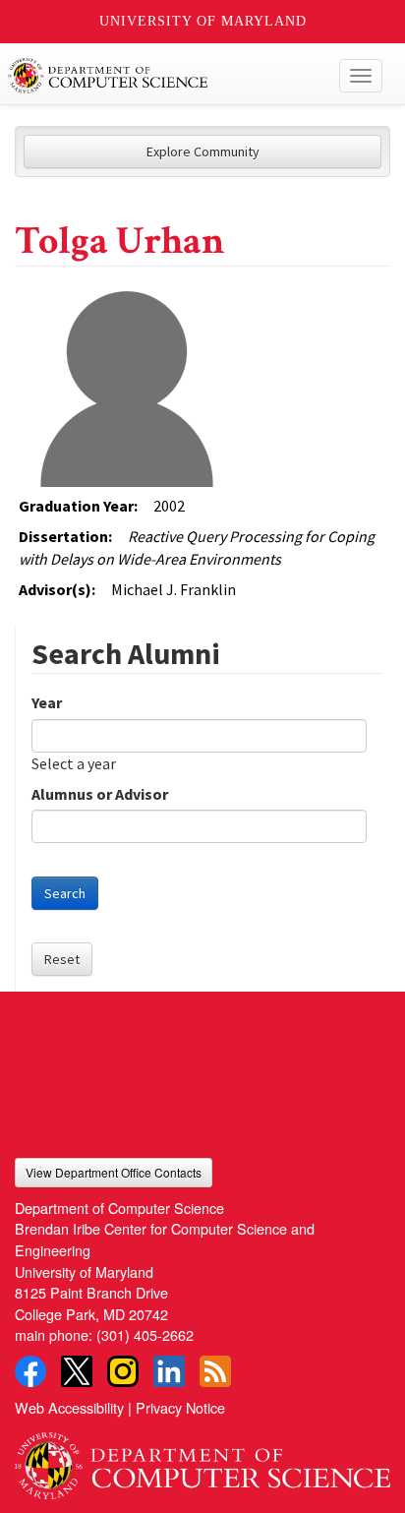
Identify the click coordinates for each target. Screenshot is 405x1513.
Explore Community (203, 151)
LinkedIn (169, 1371)
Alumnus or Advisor (99, 794)
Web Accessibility (69, 1407)
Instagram (123, 1371)
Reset (62, 959)
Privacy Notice (180, 1407)
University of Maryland (203, 21)
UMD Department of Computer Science (163, 75)
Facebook (30, 1371)
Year (46, 702)
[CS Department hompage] (202, 1459)
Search (65, 893)
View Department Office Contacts (114, 1172)
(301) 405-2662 (145, 1334)
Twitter (76, 1371)
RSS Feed (215, 1371)
